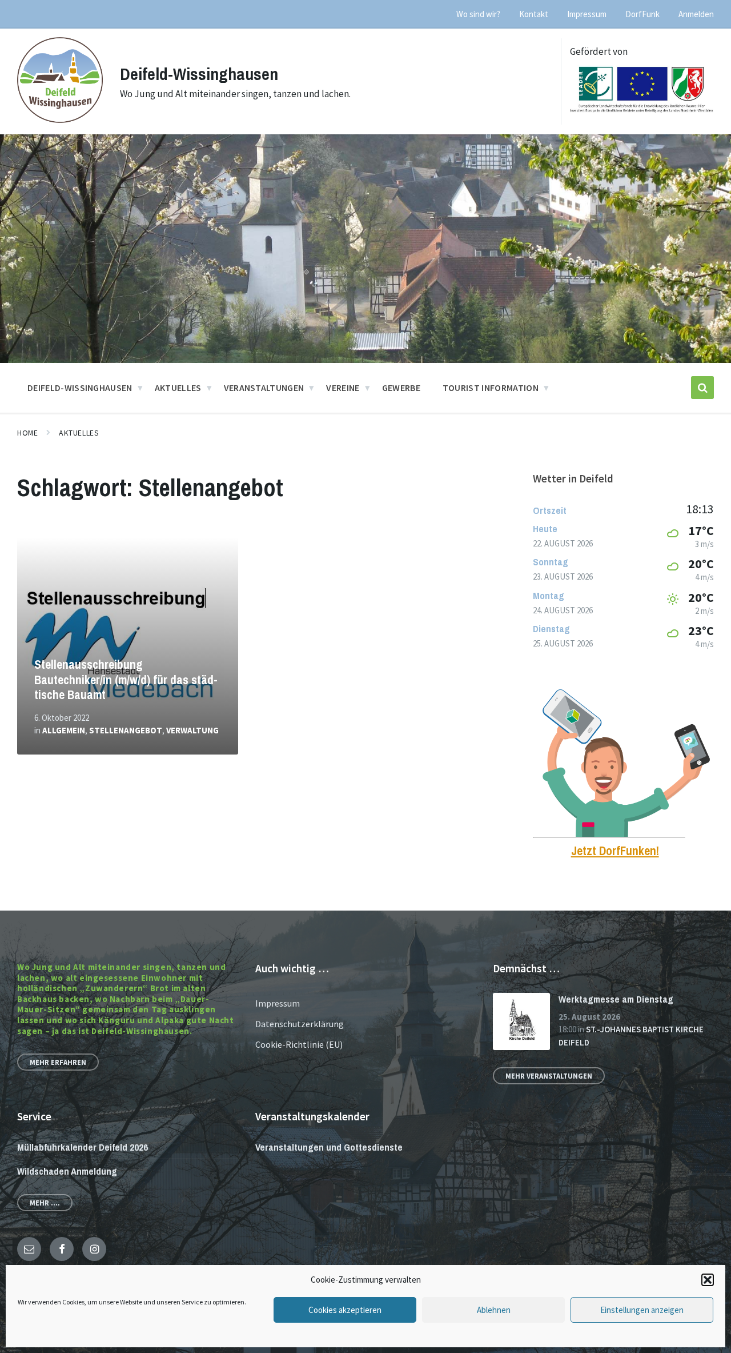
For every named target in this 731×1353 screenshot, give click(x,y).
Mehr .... (45, 1202)
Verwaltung (192, 730)
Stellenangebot (125, 730)
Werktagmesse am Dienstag (616, 998)
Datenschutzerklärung (299, 1023)
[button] (707, 1280)
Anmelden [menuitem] (696, 14)
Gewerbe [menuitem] (401, 387)
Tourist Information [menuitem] (491, 387)
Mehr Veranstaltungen (548, 1075)
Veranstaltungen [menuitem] (264, 387)
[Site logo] (60, 119)
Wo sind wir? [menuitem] (478, 14)
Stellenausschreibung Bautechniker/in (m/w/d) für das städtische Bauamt (126, 679)
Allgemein (63, 730)
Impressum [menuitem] (587, 14)
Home (27, 433)
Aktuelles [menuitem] (178, 387)
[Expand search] (702, 387)
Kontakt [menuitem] (533, 14)
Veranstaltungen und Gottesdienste (329, 1147)
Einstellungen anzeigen (642, 1309)
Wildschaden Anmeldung (67, 1171)
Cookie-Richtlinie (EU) (299, 1044)
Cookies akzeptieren (344, 1309)
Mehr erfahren (58, 1062)
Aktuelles (79, 433)
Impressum (277, 1003)
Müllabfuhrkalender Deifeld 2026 (82, 1147)
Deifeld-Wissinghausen (199, 73)
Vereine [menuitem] (342, 387)
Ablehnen (494, 1309)
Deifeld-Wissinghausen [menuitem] (79, 387)
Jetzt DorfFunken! (615, 851)
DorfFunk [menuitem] (642, 14)
